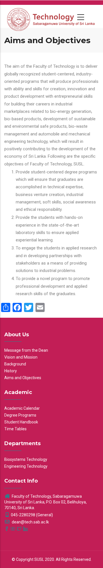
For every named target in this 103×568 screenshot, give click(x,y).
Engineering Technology (25, 466)
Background (15, 364)
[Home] (51, 16)
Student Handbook (21, 422)
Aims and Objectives (22, 377)
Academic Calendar (22, 408)
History (10, 371)
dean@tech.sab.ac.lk (30, 522)
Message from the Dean (26, 350)
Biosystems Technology (25, 459)
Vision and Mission (20, 357)
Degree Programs (20, 415)
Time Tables (15, 429)
